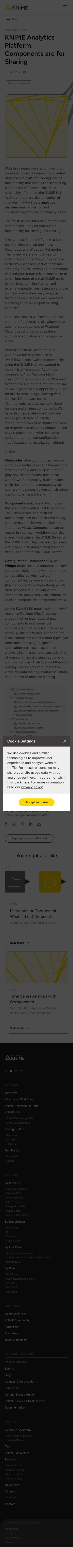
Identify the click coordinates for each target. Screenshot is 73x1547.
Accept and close (36, 802)
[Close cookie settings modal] (64, 741)
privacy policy (32, 787)
